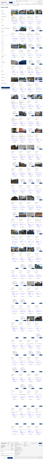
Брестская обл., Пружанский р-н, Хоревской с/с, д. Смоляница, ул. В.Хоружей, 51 (31, 363)
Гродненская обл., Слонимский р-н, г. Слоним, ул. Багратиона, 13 (39, 38)
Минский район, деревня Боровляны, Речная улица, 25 (15, 22)
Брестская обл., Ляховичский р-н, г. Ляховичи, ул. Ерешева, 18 (31, 22)
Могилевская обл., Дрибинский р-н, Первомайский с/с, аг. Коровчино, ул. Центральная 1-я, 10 (23, 89)
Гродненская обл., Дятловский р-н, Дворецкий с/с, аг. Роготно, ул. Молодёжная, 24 (15, 259)
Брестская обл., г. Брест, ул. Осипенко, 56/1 (31, 55)
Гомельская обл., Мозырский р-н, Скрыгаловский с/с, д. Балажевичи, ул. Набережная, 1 (15, 329)
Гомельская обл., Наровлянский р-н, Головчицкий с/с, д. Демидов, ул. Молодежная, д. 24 (31, 294)
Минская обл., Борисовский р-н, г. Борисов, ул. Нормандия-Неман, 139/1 (15, 140)
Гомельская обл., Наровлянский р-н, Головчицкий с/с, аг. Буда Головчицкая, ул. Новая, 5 (23, 414)
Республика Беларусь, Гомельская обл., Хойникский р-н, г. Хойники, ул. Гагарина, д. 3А (15, 276)
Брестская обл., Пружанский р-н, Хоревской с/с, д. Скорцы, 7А (15, 362)
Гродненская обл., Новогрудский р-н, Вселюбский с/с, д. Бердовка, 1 (39, 140)
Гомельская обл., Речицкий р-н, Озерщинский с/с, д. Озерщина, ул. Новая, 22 (15, 207)
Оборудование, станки (12, 445)
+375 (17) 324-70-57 (3, 445)
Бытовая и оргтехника (12, 450)
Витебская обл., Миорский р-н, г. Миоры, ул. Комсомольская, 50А (23, 293)
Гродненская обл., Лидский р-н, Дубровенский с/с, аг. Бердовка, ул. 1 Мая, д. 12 (23, 191)
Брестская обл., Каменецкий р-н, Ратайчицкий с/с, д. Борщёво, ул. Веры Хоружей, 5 (31, 276)
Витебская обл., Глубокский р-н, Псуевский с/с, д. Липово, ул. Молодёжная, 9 (31, 208)
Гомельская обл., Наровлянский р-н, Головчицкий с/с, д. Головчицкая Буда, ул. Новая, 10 (39, 397)
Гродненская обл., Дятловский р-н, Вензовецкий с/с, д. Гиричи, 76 (23, 242)
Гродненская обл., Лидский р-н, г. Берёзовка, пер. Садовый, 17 (31, 39)
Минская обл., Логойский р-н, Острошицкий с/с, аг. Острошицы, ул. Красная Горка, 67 (31, 106)
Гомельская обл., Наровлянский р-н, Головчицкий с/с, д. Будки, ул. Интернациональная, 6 (15, 346)
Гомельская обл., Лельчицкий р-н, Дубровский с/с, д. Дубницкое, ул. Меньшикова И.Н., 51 (15, 106)
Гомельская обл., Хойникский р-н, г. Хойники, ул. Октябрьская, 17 (31, 242)
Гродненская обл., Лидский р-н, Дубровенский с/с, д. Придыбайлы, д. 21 (23, 397)
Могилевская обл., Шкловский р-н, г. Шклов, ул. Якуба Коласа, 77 (39, 293)
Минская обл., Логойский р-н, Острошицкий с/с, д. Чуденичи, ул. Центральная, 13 (39, 89)
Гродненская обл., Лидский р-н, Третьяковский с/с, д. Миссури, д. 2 (39, 191)
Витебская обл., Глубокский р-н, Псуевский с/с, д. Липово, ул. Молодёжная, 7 (39, 174)
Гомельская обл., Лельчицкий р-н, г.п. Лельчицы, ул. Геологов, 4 (15, 55)
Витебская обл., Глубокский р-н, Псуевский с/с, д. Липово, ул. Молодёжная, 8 (39, 379)
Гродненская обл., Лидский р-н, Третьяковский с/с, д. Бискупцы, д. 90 (39, 346)
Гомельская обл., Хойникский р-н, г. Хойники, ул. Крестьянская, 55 (23, 225)
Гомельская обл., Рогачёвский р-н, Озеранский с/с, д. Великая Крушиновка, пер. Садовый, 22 (15, 294)
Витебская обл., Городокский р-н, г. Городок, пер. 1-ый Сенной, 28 (31, 140)
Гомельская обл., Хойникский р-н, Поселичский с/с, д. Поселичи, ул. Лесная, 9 (23, 346)
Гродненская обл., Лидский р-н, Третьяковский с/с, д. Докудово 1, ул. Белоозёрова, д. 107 (23, 311)
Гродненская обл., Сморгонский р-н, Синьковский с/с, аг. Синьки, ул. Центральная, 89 (15, 415)
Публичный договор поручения (17, 452)
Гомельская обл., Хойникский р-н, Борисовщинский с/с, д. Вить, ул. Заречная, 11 (23, 259)
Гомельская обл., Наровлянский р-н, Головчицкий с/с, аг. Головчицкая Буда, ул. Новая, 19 (31, 414)
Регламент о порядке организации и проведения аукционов (19, 451)
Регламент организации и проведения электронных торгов (18, 449)
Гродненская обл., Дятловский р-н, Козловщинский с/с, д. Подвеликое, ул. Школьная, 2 (15, 191)
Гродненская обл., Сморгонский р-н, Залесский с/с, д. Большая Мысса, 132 (23, 106)
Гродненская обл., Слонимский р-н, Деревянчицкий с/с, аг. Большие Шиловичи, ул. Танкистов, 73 (23, 328)
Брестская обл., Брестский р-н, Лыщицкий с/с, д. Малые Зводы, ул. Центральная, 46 (15, 38)
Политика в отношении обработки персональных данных (19, 445)
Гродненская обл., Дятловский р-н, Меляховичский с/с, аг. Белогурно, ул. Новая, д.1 (15, 174)
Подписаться (40, 443)
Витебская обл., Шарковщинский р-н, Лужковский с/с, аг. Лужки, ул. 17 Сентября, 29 (39, 225)
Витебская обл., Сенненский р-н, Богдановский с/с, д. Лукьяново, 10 (23, 22)
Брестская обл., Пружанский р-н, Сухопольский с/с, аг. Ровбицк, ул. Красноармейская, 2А (23, 174)
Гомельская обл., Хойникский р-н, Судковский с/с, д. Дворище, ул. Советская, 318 (31, 311)
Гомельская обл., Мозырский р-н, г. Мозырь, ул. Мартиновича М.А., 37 (39, 414)
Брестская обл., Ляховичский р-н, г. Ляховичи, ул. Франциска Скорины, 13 (39, 21)
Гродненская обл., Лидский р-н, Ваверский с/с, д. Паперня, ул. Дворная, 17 (39, 311)
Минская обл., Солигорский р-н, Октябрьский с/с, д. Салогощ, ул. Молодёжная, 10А (15, 242)
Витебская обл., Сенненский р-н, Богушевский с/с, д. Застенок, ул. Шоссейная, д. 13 (23, 39)
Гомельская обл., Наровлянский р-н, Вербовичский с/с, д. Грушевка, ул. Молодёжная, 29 (31, 432)
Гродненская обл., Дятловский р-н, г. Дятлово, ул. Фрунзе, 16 (39, 328)
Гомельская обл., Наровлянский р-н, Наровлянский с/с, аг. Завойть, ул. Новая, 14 (31, 346)
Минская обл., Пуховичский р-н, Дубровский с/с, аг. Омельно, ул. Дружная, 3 (31, 123)
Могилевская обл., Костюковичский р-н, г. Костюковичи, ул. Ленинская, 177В (39, 123)
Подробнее (14, 23)
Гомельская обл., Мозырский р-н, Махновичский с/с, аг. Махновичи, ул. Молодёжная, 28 (31, 157)
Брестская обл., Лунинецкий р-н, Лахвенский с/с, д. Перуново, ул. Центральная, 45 (39, 208)
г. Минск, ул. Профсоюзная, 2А (23, 55)
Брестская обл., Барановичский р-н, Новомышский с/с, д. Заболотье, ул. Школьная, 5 (23, 379)
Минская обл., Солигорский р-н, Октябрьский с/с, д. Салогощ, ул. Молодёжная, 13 (15, 432)
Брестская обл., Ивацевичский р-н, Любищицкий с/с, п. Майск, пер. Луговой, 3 (15, 379)
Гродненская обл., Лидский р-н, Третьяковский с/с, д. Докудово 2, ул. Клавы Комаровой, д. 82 (15, 225)
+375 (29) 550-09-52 (3, 446)
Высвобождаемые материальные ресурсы (27, 445)
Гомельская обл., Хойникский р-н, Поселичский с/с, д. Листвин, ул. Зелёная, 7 (31, 379)
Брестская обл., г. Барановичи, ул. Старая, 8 (31, 328)
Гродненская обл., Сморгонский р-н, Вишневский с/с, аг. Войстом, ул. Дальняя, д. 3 (39, 242)
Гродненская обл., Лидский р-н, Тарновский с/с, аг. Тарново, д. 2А (23, 140)
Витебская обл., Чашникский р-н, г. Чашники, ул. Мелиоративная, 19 (15, 397)
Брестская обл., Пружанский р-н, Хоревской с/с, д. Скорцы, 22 (39, 362)
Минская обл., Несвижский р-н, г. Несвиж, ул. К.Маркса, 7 (39, 55)
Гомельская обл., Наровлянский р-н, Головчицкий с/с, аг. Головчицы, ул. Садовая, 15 (31, 259)
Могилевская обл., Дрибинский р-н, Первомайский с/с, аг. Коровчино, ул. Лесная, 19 (31, 89)
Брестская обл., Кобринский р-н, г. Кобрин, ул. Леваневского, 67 (23, 207)
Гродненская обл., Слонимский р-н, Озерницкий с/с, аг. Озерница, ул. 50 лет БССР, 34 (15, 72)
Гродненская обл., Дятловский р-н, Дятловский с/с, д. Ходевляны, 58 (15, 157)
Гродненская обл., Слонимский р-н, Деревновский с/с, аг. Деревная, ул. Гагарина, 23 (39, 106)
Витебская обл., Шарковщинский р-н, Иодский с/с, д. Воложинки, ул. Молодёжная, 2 (39, 72)
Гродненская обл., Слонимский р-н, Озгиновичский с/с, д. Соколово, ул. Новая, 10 (15, 89)
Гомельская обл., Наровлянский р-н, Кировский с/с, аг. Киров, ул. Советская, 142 (31, 225)
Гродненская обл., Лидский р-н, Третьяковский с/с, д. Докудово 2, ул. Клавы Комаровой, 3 (39, 259)
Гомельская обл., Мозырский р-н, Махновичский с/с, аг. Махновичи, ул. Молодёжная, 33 (23, 157)
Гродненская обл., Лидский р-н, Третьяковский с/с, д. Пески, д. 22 (15, 311)
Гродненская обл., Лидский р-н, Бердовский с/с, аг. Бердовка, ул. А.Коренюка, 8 (31, 396)
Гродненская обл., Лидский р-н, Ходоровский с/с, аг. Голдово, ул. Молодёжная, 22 (15, 123)
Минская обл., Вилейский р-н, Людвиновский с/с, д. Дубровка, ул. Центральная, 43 (39, 276)
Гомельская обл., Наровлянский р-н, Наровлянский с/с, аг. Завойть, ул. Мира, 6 (39, 157)
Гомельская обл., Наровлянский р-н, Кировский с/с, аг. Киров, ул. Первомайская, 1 (23, 432)
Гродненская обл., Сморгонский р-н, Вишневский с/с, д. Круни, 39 (23, 363)
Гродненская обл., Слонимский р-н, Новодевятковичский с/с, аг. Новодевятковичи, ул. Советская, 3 (23, 72)
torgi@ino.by (2, 447)
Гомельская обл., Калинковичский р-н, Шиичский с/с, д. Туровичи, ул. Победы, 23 (23, 123)
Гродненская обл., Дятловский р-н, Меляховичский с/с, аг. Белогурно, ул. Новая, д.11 (31, 174)
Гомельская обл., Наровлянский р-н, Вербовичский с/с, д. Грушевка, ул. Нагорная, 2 (39, 432)
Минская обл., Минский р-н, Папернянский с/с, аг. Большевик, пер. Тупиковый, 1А (31, 72)
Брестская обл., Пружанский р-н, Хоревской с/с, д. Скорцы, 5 (31, 190)
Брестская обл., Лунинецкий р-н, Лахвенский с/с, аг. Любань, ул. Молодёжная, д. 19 (23, 276)
